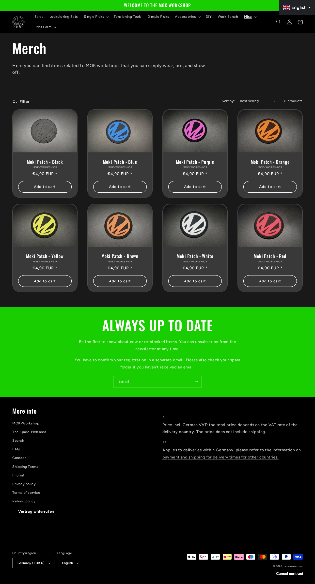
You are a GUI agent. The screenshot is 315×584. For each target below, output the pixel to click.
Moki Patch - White (195, 256)
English (67, 563)
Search (18, 440)
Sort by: (228, 101)
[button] (96, 17)
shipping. (257, 431)
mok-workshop (293, 566)
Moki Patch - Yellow (45, 256)
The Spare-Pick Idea (29, 432)
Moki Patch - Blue (120, 161)
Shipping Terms (25, 467)
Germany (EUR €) (31, 563)
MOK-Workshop (25, 423)
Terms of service (26, 493)
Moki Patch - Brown (120, 256)
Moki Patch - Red (270, 256)
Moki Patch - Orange (270, 161)
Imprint (18, 475)
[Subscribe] (196, 381)
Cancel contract (289, 573)
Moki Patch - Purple (195, 161)
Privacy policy (24, 484)
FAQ (16, 449)
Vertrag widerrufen (36, 511)
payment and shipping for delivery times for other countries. (220, 457)
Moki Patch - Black (45, 161)
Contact (19, 458)
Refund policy (24, 501)
